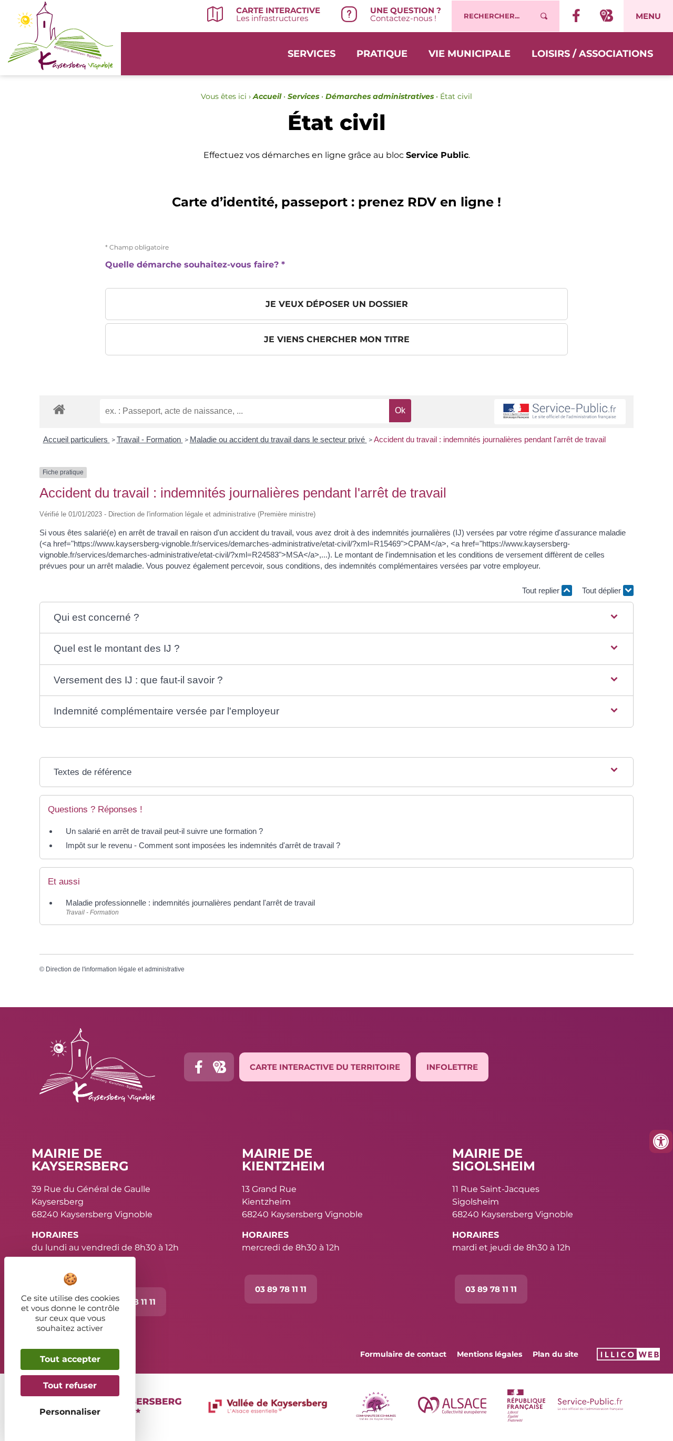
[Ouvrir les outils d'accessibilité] (660, 1141)
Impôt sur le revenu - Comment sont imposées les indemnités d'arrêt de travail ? (203, 845)
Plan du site (555, 1354)
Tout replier (542, 590)
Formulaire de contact (403, 1354)
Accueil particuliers (76, 439)
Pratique (381, 53)
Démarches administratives (379, 96)
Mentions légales (489, 1354)
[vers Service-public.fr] (560, 412)
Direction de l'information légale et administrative (115, 969)
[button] (336, 617)
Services (311, 53)
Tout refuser (70, 1385)
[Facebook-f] (198, 1067)
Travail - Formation (150, 439)
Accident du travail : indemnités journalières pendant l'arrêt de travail (490, 439)
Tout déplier (602, 590)
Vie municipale (470, 53)
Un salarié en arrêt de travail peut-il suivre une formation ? (164, 831)
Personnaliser (69, 1412)
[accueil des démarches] (59, 409)
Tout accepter (70, 1359)
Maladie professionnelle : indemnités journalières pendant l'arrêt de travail (190, 902)
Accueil (267, 96)
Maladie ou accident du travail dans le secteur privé (278, 439)
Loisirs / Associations (592, 53)
